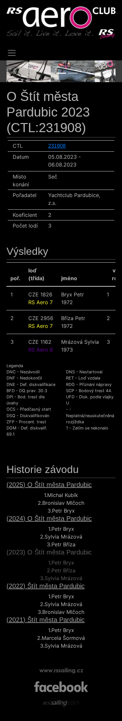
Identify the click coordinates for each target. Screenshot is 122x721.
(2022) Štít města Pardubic (46, 586)
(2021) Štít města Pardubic (46, 619)
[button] (15, 71)
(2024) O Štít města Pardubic (49, 518)
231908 (57, 146)
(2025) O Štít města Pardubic (49, 484)
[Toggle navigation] (12, 53)
